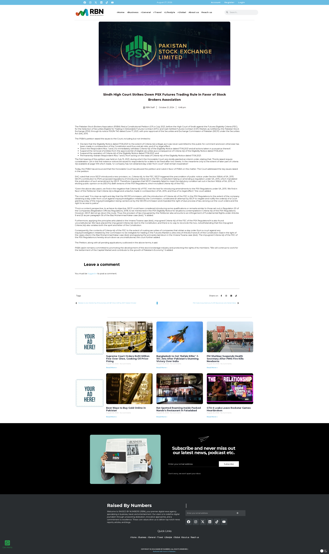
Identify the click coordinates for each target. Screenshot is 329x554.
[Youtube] (112, 2)
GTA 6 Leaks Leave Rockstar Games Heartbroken (229, 409)
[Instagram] (90, 2)
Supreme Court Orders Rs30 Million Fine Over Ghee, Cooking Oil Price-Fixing (127, 359)
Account (216, 2)
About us (194, 12)
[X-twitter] (95, 2)
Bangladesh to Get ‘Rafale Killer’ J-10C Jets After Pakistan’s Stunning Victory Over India (177, 359)
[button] (324, 551)
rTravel (157, 12)
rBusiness (133, 12)
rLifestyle (169, 12)
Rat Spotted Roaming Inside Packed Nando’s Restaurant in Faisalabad (178, 409)
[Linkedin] (101, 2)
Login (241, 2)
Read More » (111, 368)
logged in (92, 273)
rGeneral (146, 12)
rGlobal (182, 12)
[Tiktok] (106, 2)
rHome (121, 12)
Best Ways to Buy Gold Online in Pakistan (126, 409)
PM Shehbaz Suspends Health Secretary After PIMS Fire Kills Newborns (225, 359)
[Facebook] (84, 2)
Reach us (207, 12)
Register (229, 2)
